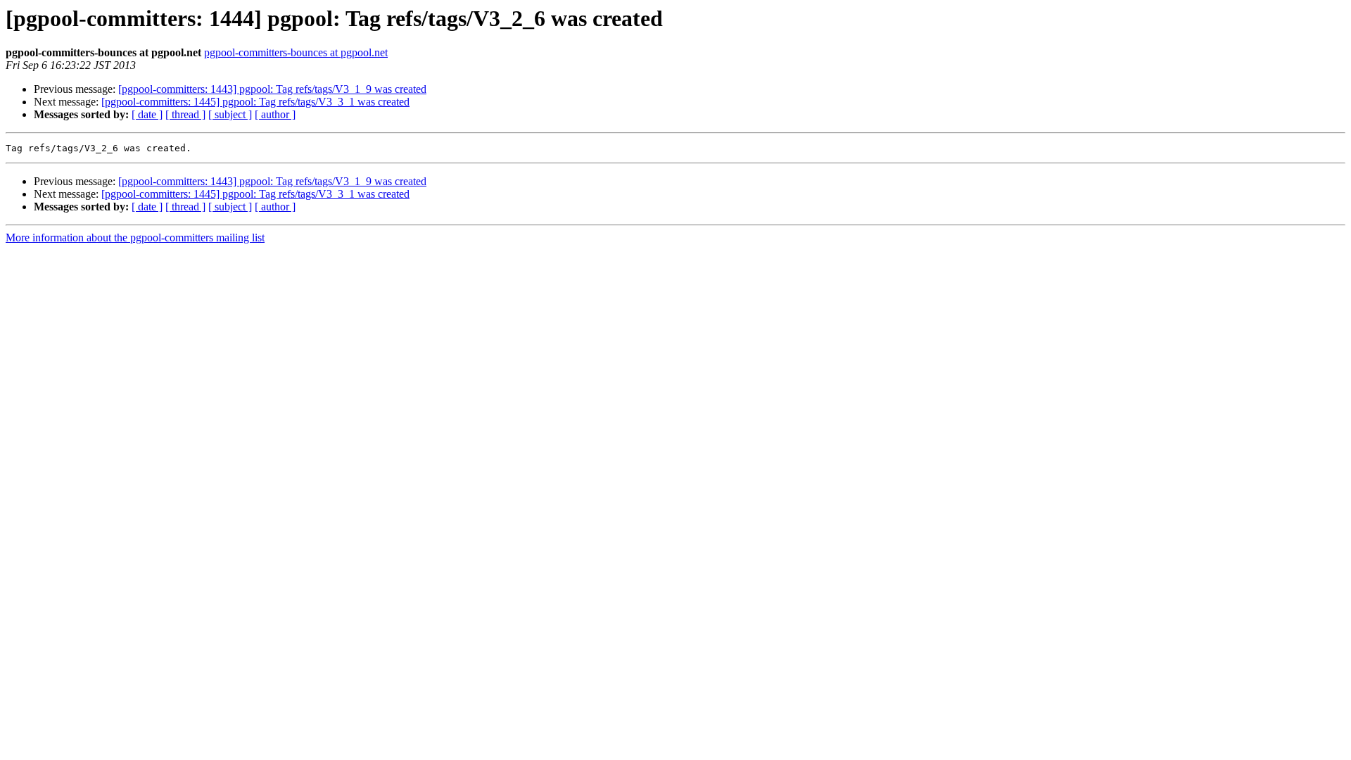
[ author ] (275, 114)
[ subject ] (230, 114)
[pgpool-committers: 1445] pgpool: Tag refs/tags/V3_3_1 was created (255, 102)
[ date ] (147, 114)
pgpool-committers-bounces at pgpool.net (296, 52)
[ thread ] (185, 114)
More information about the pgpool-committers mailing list (135, 237)
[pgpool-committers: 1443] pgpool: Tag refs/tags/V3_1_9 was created (272, 89)
